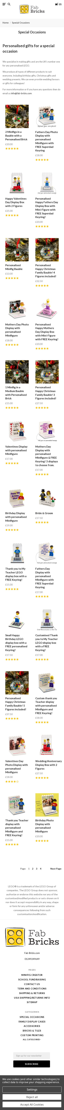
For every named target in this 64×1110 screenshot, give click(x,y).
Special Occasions (21, 22)
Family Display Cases (32, 1021)
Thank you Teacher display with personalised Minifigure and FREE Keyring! (16, 828)
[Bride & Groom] (47, 497)
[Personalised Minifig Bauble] (17, 249)
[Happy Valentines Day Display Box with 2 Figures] (17, 183)
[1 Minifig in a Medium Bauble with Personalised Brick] (17, 372)
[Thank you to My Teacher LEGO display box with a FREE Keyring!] (17, 553)
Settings (32, 1089)
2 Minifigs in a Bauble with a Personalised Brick (16, 135)
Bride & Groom (44, 513)
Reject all (32, 1097)
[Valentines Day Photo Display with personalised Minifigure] (17, 745)
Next (55, 868)
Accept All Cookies (32, 1104)
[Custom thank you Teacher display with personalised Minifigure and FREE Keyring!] (47, 682)
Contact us (32, 984)
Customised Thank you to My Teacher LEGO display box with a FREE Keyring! (46, 643)
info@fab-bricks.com (21, 93)
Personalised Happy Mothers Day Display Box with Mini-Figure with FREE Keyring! (46, 332)
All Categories (31, 1039)
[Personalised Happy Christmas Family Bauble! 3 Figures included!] (47, 372)
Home (6, 22)
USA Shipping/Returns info (32, 997)
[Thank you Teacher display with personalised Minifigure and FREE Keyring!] (17, 805)
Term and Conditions (31, 988)
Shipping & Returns (32, 993)
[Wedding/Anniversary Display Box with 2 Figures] (47, 745)
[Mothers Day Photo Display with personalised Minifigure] (17, 309)
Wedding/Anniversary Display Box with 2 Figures (48, 765)
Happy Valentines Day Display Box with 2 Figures (15, 202)
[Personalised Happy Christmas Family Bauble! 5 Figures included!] (17, 682)
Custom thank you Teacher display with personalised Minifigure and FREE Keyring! (46, 706)
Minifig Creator (32, 975)
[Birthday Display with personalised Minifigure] (17, 497)
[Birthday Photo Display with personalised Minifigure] (47, 805)
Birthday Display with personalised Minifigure (16, 517)
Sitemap (32, 1002)
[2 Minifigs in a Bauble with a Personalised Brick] (17, 116)
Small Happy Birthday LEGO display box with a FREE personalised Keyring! (16, 643)
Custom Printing (32, 1035)
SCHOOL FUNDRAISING (32, 979)
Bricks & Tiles (32, 1030)
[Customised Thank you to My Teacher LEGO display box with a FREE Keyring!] (47, 619)
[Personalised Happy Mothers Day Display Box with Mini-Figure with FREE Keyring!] (47, 309)
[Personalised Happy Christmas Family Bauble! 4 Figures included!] (47, 249)
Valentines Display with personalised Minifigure (16, 450)
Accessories (32, 1026)
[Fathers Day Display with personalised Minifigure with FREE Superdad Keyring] (47, 553)
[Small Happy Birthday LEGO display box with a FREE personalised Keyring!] (17, 619)
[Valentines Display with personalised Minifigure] (17, 431)
